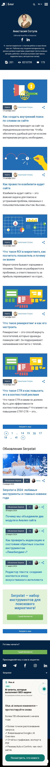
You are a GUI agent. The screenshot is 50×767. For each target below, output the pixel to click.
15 (28, 433)
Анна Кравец (39, 481)
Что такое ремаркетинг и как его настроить (25, 325)
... (17, 433)
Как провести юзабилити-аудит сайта (24, 186)
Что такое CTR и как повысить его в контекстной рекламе (23, 392)
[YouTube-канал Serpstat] (4, 665)
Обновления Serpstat (13, 481)
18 (5, 437)
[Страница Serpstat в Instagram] (35, 665)
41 (16, 437)
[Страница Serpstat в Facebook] (25, 665)
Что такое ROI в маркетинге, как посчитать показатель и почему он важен (24, 255)
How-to (7, 107)
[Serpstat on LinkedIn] (45, 665)
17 (40, 433)
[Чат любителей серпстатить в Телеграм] (15, 665)
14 (22, 433)
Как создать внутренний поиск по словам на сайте (23, 118)
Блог (11, 4)
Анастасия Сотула (25, 107)
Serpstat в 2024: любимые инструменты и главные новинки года (24, 493)
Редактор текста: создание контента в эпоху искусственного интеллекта (24, 575)
